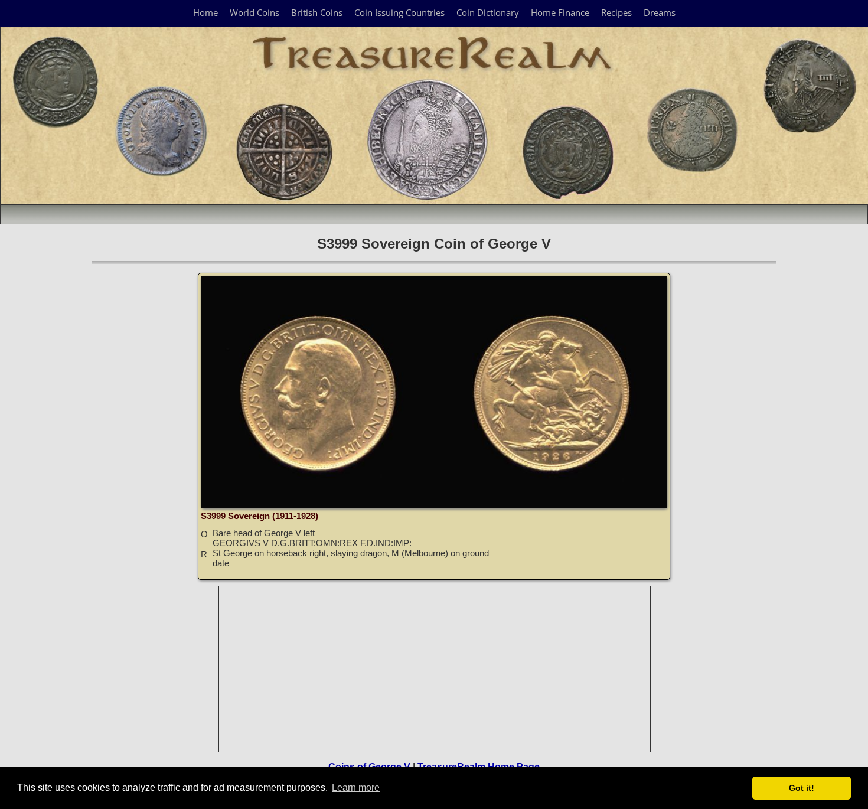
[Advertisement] (435, 669)
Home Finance (560, 12)
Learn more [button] (356, 787)
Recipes (616, 12)
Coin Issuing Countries (399, 12)
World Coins (254, 12)
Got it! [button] (801, 787)
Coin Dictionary (487, 12)
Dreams (660, 12)
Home (205, 12)
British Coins (316, 12)
